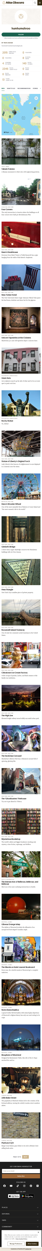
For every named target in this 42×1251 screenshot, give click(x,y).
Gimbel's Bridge (8, 547)
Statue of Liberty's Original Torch (16, 461)
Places (5, 1207)
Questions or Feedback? (21, 1249)
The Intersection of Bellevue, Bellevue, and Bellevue (20, 883)
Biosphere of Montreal (11, 1055)
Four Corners (7, 209)
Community (7, 1226)
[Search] (35, 2)
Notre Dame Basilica (10, 1010)
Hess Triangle (7, 590)
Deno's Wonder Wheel (11, 504)
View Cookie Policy (21, 1239)
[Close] (38, 1232)
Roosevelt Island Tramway (13, 630)
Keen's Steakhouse (10, 252)
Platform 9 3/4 (8, 1143)
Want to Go (11, 88)
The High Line (7, 716)
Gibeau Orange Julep (11, 924)
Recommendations (24, 88)
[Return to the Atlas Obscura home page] (13, 2)
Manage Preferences (16, 1244)
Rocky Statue (7, 421)
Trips (4, 1220)
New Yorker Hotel (9, 295)
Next (25, 1157)
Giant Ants (6, 378)
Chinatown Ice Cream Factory (15, 673)
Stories (35, 88)
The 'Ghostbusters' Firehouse (14, 799)
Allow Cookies (32, 1244)
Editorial (6, 1214)
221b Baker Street (9, 1098)
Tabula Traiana (8, 169)
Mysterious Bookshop (11, 839)
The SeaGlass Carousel (11, 756)
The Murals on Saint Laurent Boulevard (18, 967)
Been (3, 88)
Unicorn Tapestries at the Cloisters (16, 338)
